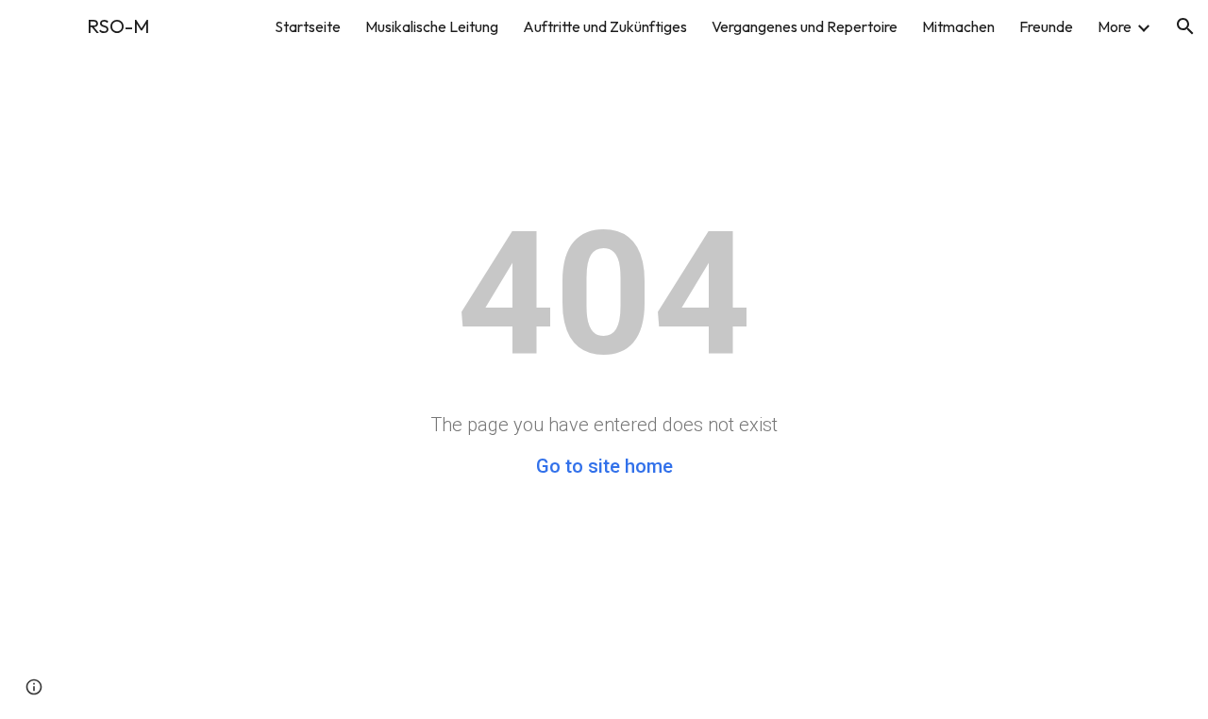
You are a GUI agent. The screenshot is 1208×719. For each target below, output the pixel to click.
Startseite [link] (308, 26)
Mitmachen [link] (958, 26)
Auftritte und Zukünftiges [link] (605, 26)
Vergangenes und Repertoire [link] (805, 26)
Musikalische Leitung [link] (431, 26)
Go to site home (604, 466)
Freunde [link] (1046, 26)
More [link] (1115, 26)
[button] (1185, 26)
